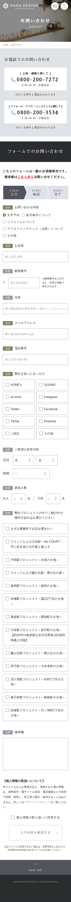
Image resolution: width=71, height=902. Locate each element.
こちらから (25, 177)
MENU (64, 6)
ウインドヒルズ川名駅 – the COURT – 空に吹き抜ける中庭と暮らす (36, 544)
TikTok (15, 421)
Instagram (50, 397)
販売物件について (38, 215)
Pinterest (50, 421)
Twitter (15, 409)
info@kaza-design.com (19, 850)
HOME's (16, 384)
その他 (12, 235)
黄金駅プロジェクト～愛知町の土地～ (36, 616)
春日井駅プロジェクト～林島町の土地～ (38, 697)
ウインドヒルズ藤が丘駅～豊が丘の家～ (38, 572)
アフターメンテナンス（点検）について (35, 228)
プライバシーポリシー (37, 802)
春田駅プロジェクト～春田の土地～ (35, 585)
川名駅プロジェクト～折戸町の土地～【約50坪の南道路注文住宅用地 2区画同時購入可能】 (38, 635)
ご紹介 (15, 433)
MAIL (55, 6)
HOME (6, 45)
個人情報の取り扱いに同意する (38, 817)
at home (16, 397)
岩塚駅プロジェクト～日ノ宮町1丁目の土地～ (37, 713)
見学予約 (13, 215)
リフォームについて (21, 221)
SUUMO (49, 384)
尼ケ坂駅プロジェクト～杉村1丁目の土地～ (37, 682)
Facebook (51, 409)
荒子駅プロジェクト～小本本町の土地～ (38, 666)
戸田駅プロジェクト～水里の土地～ (35, 559)
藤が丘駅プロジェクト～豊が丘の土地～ (38, 653)
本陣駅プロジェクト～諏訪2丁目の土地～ (37, 601)
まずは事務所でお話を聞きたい (32, 528)
